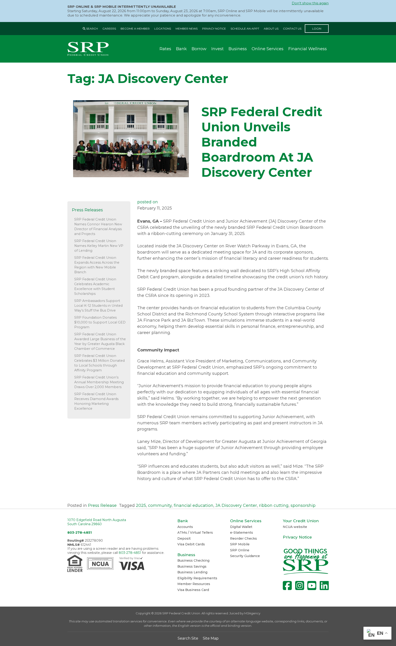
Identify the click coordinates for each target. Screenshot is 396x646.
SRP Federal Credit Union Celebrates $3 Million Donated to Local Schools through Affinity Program (99, 363)
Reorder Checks (243, 538)
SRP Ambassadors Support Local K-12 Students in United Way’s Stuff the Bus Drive (98, 305)
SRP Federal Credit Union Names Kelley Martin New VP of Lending (98, 246)
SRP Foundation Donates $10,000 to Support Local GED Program (100, 322)
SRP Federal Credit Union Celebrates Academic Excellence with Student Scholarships (95, 286)
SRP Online (239, 550)
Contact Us (292, 28)
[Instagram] (299, 585)
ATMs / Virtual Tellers (195, 532)
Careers (109, 28)
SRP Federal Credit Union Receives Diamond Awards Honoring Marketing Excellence (96, 401)
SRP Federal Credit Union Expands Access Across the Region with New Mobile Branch (96, 265)
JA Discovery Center (236, 505)
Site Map (211, 638)
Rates (165, 48)
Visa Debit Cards (191, 544)
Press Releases (87, 210)
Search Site (188, 638)
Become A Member (135, 28)
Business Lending (192, 572)
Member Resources (193, 584)
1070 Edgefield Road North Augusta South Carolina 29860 (96, 522)
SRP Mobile (240, 544)
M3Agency (252, 613)
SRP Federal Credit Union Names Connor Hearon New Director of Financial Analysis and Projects (98, 226)
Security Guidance (245, 556)
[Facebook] (287, 585)
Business (237, 48)
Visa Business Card (193, 590)
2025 (141, 505)
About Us (271, 28)
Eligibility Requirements (197, 578)
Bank (181, 48)
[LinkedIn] (324, 585)
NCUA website (295, 527)
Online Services (267, 48)
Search (91, 28)
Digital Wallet (241, 527)
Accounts (185, 527)
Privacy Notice (214, 28)
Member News (187, 28)
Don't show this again (310, 3)
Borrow (199, 48)
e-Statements (241, 532)
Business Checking (193, 560)
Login (316, 28)
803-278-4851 (79, 532)
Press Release (102, 505)
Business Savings (191, 566)
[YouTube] (311, 585)
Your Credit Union (301, 521)
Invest (217, 48)
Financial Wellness (307, 48)
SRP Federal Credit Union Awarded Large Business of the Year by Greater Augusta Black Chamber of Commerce (100, 341)
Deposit (184, 538)
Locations (162, 28)
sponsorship (303, 505)
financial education (193, 505)
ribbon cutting (274, 505)
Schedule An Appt (245, 28)
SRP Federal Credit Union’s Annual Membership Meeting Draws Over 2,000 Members (99, 382)
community (160, 505)
